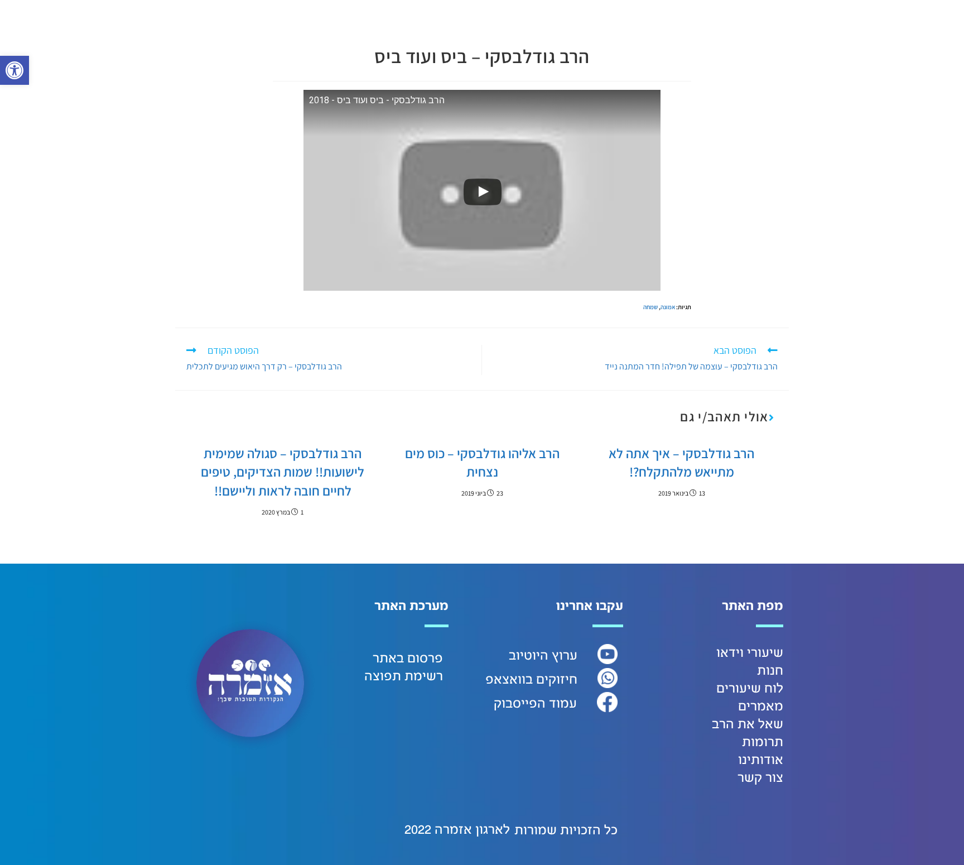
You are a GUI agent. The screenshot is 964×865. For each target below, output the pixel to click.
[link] (14, 70)
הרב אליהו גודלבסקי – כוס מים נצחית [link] (482, 462)
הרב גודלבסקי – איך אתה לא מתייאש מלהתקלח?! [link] (681, 462)
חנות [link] (770, 671)
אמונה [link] (668, 307)
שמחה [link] (650, 307)
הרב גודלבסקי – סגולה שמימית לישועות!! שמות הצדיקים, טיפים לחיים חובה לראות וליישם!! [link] (282, 471)
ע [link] (573, 655)
